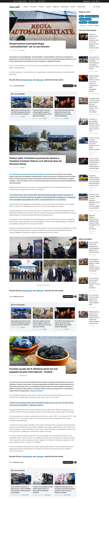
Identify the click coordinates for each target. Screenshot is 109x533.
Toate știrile (81, 6)
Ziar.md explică (93, 22)
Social (26, 6)
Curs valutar (83, 22)
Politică (41, 6)
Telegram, (40, 80)
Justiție (48, 6)
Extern (73, 6)
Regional (56, 6)
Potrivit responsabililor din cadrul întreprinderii (24, 65)
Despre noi (86, 1)
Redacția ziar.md (18, 296)
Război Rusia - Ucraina (91, 16)
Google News (27, 80)
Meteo (81, 16)
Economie (33, 6)
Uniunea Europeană (85, 19)
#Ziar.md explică (85, 239)
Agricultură (64, 6)
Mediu (96, 25)
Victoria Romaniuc (19, 86)
